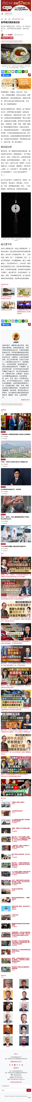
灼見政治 (3, 432)
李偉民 (13, 970)
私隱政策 (29, 1097)
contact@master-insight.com (17, 1079)
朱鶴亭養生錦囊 (7, 38)
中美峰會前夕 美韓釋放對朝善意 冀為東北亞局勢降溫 (15, 434)
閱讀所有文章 (25, 400)
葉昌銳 (13, 803)
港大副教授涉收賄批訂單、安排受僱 (11, 489)
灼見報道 (3, 459)
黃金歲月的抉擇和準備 (17, 889)
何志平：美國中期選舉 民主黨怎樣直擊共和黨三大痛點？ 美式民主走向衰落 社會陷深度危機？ (20, 882)
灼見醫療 (3, 544)
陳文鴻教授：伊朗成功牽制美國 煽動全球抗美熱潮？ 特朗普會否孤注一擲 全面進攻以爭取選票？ (20, 942)
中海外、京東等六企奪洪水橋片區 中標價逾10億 (14, 462)
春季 (3, 41)
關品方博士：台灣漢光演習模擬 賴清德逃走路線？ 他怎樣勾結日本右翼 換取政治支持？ (21, 864)
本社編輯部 (5, 436)
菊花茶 (16, 41)
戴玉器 (11, 41)
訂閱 (29, 1090)
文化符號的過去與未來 (17, 811)
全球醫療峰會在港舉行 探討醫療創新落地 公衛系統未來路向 (24, 311)
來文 (13, 900)
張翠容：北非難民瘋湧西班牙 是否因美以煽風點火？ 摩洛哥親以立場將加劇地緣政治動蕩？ (20, 960)
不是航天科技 (15, 915)
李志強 (13, 916)
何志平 (13, 812)
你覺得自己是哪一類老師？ (18, 802)
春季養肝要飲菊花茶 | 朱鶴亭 (18, 19)
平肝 (7, 41)
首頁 (2, 19)
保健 (9, 19)
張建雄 (13, 890)
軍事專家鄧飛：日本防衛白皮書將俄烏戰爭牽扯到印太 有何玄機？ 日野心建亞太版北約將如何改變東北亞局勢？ (21, 934)
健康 (5, 19)
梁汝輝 (13, 952)
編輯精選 (14, 909)
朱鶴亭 (10, 35)
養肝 (21, 41)
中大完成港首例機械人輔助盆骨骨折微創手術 (13, 546)
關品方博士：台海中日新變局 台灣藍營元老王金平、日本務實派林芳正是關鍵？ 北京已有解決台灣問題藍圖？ (21, 838)
